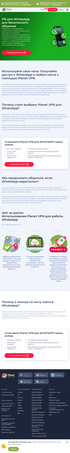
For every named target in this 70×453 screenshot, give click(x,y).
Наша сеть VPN (6, 406)
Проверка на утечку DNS (8, 419)
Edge (19, 403)
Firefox (20, 400)
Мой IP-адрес (5, 430)
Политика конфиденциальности (56, 408)
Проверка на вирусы (8, 427)
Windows (21, 410)
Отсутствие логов (7, 403)
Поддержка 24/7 (54, 412)
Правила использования (57, 403)
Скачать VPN (52, 9)
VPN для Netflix (37, 397)
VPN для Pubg (36, 405)
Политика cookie (14, 444)
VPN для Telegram (37, 420)
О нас (51, 395)
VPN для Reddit (37, 403)
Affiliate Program (54, 400)
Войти (62, 9)
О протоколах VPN (7, 395)
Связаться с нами (54, 392)
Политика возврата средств (58, 405)
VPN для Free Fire (37, 417)
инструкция (56, 4)
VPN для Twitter (37, 400)
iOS (19, 395)
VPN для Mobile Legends (37, 408)
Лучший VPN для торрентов (37, 430)
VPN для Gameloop (38, 415)
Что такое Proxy (6, 392)
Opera (20, 405)
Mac (19, 413)
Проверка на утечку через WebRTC (8, 423)
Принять (13, 449)
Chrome (20, 397)
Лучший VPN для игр (39, 433)
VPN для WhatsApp (38, 422)
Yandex (20, 408)
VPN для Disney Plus (38, 412)
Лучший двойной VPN (39, 436)
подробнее (26, 4)
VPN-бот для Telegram (5, 409)
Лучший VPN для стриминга (37, 426)
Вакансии (52, 397)
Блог (50, 415)
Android (20, 392)
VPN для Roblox (37, 392)
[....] (6, 9)
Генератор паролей (8, 432)
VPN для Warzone (37, 395)
